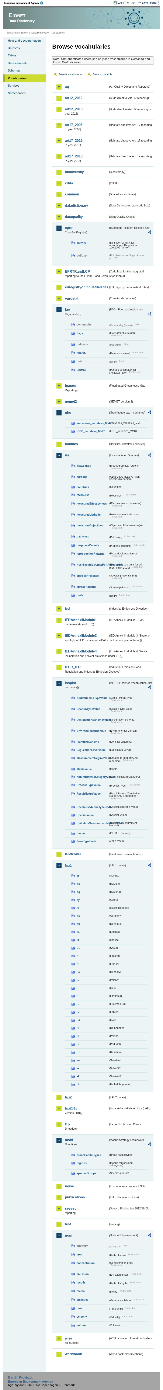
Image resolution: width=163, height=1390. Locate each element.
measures (83, 495)
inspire (70, 683)
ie (78, 980)
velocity (82, 1316)
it (77, 988)
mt (78, 1020)
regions (82, 1163)
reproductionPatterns (90, 553)
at (78, 875)
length (81, 1282)
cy (78, 900)
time (79, 1308)
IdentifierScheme (88, 741)
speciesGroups (86, 1173)
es (78, 948)
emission (83, 1274)
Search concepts (102, 74)
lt (77, 996)
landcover (73, 854)
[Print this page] (128, 3)
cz (78, 908)
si (78, 1068)
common (72, 194)
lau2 (68, 1097)
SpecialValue (85, 815)
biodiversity (74, 172)
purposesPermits (88, 545)
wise (68, 1338)
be (78, 883)
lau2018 (71, 1108)
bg (78, 891)
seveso (71, 1208)
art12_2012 (74, 98)
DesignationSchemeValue (92, 719)
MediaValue (84, 769)
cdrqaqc (82, 476)
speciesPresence (88, 575)
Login (120, 2)
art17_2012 (74, 140)
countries (83, 487)
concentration (86, 1263)
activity (81, 242)
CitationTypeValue (88, 709)
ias (67, 455)
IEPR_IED (73, 667)
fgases (70, 385)
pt (78, 1044)
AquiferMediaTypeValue (92, 698)
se (78, 1060)
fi (77, 956)
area (79, 1254)
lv (78, 1012)
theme (81, 833)
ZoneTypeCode (86, 841)
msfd (69, 1140)
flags (80, 333)
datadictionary (76, 205)
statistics (82, 1299)
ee (78, 932)
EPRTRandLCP (77, 271)
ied (67, 608)
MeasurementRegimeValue (92, 758)
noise (69, 1186)
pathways (83, 536)
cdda (69, 183)
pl (78, 1036)
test (68, 1224)
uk (78, 1084)
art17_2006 (74, 125)
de (78, 915)
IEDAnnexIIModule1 (81, 620)
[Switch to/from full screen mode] (134, 3)
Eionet (24, 32)
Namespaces (16, 93)
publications (75, 1197)
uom (68, 1235)
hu (78, 972)
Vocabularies (17, 78)
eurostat (71, 298)
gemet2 (71, 401)
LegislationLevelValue (91, 750)
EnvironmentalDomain (91, 730)
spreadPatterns (86, 586)
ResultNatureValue (89, 793)
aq (67, 86)
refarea (81, 352)
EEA (25, 3)
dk (78, 924)
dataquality (74, 217)
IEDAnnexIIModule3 (81, 635)
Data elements (17, 63)
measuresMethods (89, 514)
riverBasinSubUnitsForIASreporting (92, 564)
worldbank (73, 1354)
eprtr (69, 228)
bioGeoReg (84, 465)
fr (78, 964)
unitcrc (81, 370)
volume (81, 1325)
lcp (67, 1124)
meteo (81, 1291)
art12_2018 (74, 109)
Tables (12, 55)
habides (71, 444)
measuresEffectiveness (92, 503)
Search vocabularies (70, 74)
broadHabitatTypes (89, 1155)
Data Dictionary (40, 32)
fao (67, 309)
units (80, 595)
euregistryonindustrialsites (86, 287)
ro (78, 1052)
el (78, 940)
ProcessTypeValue (89, 785)
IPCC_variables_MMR (91, 431)
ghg (68, 412)
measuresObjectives (90, 525)
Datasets (14, 48)
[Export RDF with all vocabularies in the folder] (149, 232)
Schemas (14, 70)
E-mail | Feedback (20, 1377)
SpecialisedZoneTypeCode (92, 807)
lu (78, 1004)
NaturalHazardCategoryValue (92, 776)
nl (78, 1028)
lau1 (68, 865)
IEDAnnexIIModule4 (81, 651)
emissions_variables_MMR (92, 423)
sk (78, 1076)
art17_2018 (74, 156)
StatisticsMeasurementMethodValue (92, 823)
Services (13, 85)
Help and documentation (24, 40)
